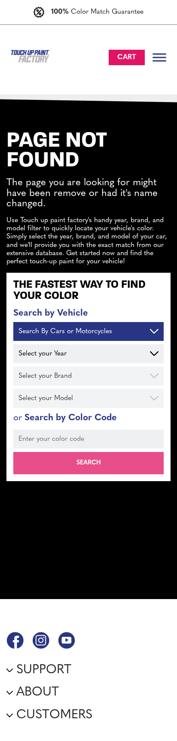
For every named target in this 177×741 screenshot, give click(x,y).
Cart (126, 57)
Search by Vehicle (50, 313)
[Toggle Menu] (159, 57)
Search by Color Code (65, 417)
